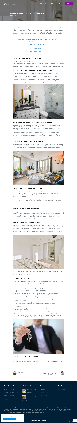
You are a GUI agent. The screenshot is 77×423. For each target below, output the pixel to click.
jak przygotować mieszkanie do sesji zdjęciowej (31, 204)
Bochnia (11, 409)
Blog (51, 3)
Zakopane (37, 412)
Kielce (59, 409)
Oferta (45, 3)
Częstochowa (31, 409)
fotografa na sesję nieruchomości (24, 365)
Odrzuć (12, 418)
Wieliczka (29, 412)
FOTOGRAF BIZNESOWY (13, 2)
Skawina (5, 412)
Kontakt (61, 3)
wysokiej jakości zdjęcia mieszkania (24, 226)
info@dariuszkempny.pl (50, 272)
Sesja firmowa (44, 389)
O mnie (56, 3)
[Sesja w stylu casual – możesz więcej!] (24, 391)
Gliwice (51, 409)
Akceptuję (6, 418)
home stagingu (37, 199)
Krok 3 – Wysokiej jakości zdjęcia (35, 51)
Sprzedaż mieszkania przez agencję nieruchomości (38, 44)
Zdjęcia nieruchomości (45, 392)
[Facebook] (69, 421)
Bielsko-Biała (6, 409)
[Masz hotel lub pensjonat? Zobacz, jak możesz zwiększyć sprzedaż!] (24, 397)
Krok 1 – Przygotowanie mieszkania (35, 48)
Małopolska (41, 412)
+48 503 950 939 (61, 389)
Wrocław (44, 407)
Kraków (32, 407)
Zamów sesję (69, 3)
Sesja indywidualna (45, 390)
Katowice (40, 407)
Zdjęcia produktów (44, 395)
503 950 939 (42, 272)
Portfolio (40, 3)
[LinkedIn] (72, 421)
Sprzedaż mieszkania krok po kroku (35, 47)
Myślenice (12, 410)
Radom (55, 410)
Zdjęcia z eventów (44, 393)
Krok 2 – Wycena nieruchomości (35, 49)
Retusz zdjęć (43, 396)
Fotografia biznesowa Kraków (41, 420)
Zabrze (33, 412)
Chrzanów (26, 409)
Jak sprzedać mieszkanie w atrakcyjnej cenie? (37, 45)
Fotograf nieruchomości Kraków (27, 415)
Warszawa (36, 407)
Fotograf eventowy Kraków (39, 415)
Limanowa (70, 409)
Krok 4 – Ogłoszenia (33, 52)
